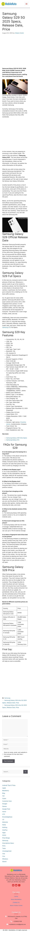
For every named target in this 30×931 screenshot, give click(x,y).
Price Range (6, 838)
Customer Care (7, 801)
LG (3, 819)
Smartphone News (8, 843)
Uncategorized (6, 851)
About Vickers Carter (16, 905)
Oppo (4, 832)
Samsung (7, 698)
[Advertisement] (15, 52)
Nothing (4, 827)
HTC (3, 814)
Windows (5, 859)
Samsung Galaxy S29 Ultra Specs (16, 438)
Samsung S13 (6, 327)
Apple (4, 788)
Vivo (3, 856)
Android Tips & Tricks (8, 785)
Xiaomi (4, 861)
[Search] (25, 772)
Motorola (5, 822)
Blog (3, 793)
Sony (3, 846)
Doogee (4, 804)
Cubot (4, 798)
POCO (4, 835)
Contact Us (16, 902)
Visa (3, 853)
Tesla (4, 848)
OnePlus (4, 830)
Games (4, 806)
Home (16, 896)
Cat (3, 796)
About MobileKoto (16, 899)
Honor (4, 811)
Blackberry (5, 790)
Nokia (4, 825)
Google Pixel (6, 809)
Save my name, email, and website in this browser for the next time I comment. (15, 754)
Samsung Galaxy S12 (12, 440)
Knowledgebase (7, 817)
